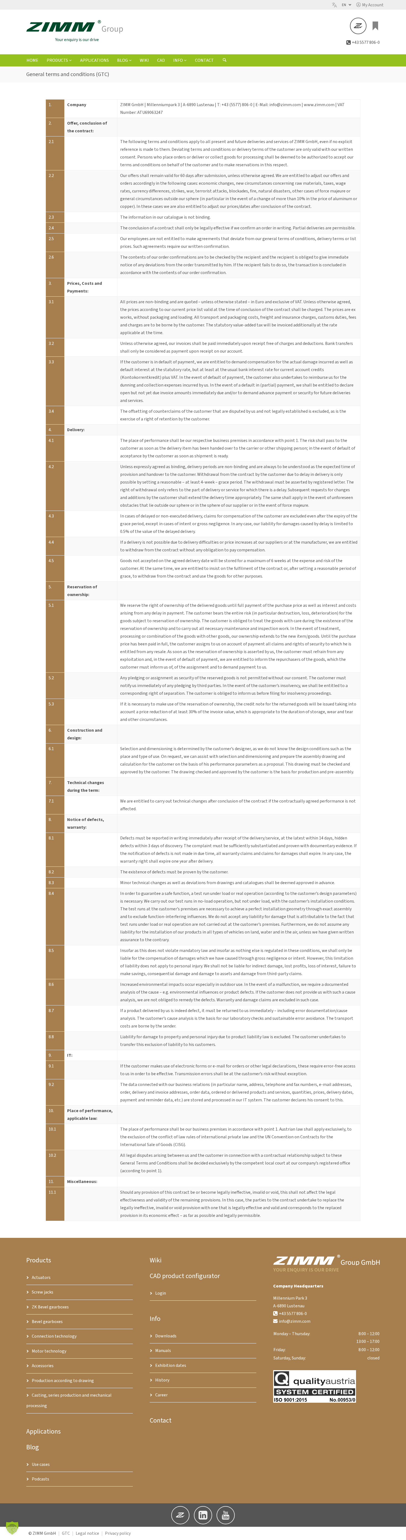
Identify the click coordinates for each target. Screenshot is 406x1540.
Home (32, 60)
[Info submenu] (185, 60)
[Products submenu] (70, 60)
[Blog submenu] (130, 60)
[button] (370, 5)
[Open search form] (224, 61)
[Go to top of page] (397, 1531)
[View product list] (375, 26)
